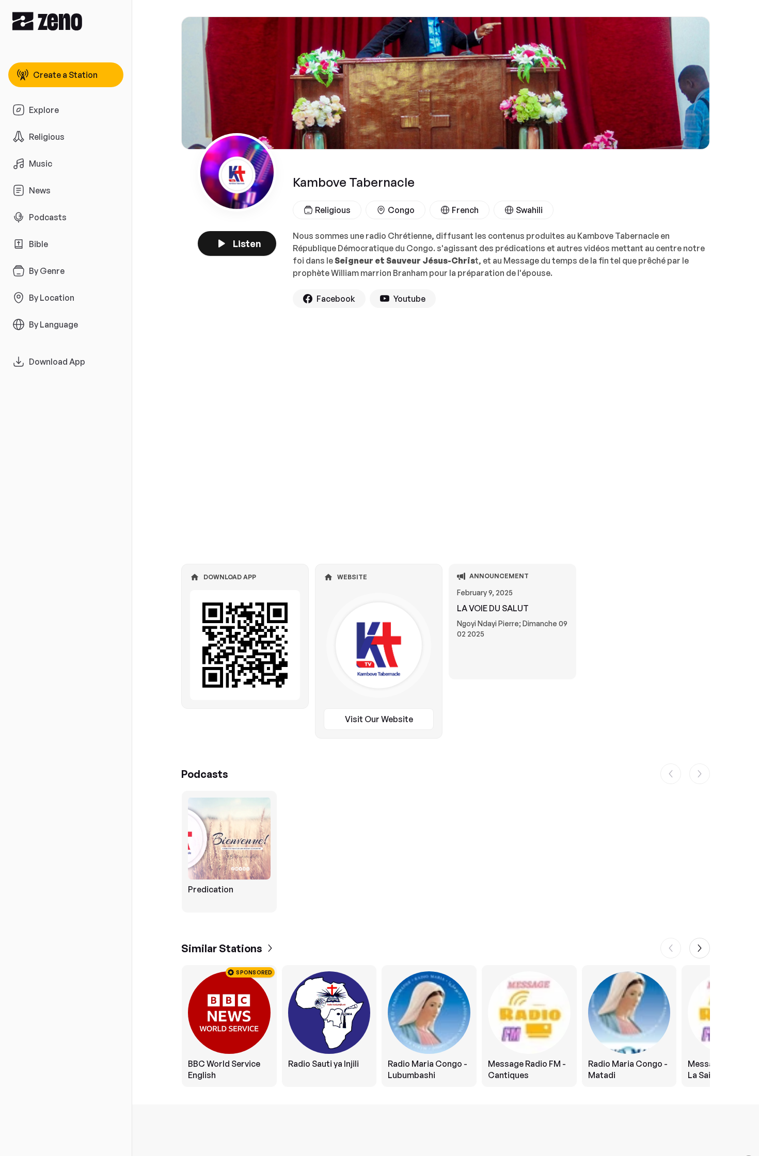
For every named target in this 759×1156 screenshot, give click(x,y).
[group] (445, 851)
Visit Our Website (379, 719)
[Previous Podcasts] (670, 773)
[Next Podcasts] (699, 773)
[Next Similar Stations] (699, 948)
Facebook (336, 299)
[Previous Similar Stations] (670, 948)
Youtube (409, 299)
